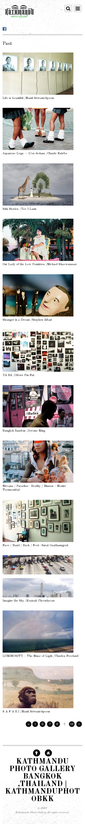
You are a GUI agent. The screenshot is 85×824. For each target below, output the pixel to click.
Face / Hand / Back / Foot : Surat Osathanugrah (35, 545)
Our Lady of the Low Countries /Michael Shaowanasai (39, 264)
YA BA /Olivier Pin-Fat (18, 375)
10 (71, 724)
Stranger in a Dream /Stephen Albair (27, 319)
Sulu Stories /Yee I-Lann (19, 209)
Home (48, 752)
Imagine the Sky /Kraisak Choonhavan (29, 600)
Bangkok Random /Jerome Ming (24, 430)
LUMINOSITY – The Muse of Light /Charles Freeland (40, 656)
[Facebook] (4, 29)
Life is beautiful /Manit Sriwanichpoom (28, 98)
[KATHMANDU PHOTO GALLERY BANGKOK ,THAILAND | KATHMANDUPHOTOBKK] (19, 19)
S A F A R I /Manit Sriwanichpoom (26, 711)
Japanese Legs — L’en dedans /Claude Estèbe (35, 153)
